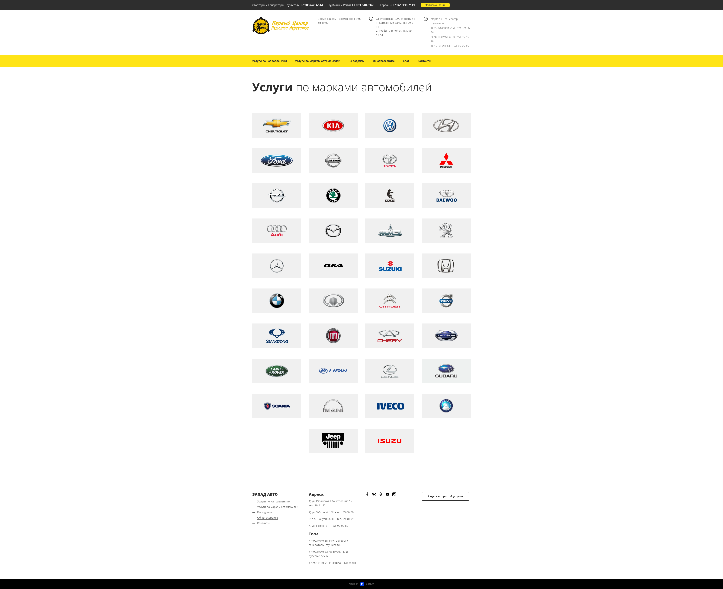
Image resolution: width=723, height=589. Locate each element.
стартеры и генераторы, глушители (445, 21)
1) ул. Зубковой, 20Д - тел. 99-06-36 (451, 30)
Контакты (424, 61)
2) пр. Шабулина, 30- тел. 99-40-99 (450, 39)
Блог (406, 61)
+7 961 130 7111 (403, 5)
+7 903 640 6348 (363, 5)
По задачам (357, 61)
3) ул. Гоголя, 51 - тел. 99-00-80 (450, 45)
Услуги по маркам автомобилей (317, 61)
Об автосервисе (384, 61)
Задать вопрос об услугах (445, 496)
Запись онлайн (435, 5)
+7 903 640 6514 (311, 5)
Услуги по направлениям (269, 61)
